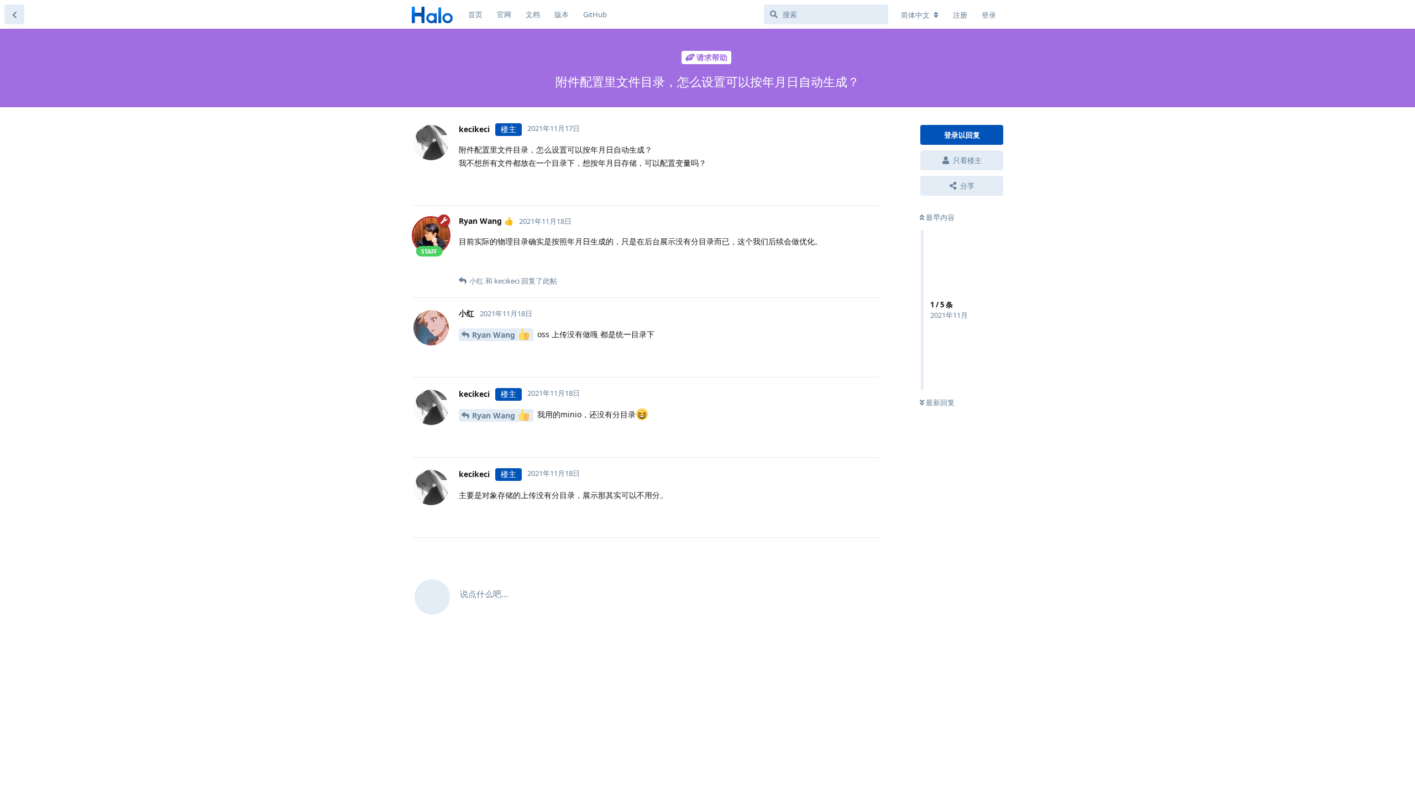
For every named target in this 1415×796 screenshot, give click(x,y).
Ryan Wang (494, 334)
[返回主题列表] (14, 14)
